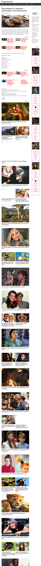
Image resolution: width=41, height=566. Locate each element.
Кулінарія (14, 4)
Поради (26, 4)
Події (6, 4)
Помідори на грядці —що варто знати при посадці (35, 25)
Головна (2, 4)
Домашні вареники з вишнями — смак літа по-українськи (35, 29)
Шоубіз (10, 4)
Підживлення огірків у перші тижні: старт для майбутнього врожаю (35, 35)
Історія (22, 4)
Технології (31, 4)
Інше (18, 4)
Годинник (7, 2)
